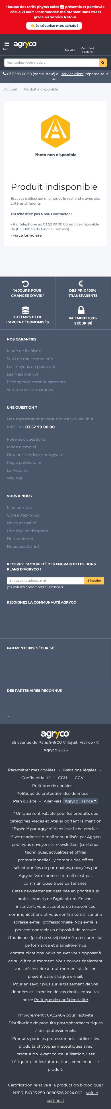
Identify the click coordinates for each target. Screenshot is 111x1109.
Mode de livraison (24, 350)
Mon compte (19, 507)
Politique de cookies (52, 785)
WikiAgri (15, 478)
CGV (79, 777)
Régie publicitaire (24, 462)
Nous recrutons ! (23, 546)
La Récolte (17, 470)
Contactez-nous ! (23, 515)
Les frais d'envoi (22, 374)
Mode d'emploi (21, 447)
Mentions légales (79, 770)
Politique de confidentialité (61, 999)
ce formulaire (30, 235)
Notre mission (20, 538)
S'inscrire (94, 580)
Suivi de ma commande (30, 358)
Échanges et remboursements (36, 382)
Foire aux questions (26, 439)
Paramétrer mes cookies (32, 770)
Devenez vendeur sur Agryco (34, 454)
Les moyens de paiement (31, 366)
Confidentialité (36, 777)
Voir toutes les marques (30, 389)
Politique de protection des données (52, 793)
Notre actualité (21, 523)
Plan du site (24, 801)
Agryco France (79, 801)
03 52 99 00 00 (19, 74)
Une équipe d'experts (27, 531)
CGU (62, 777)
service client (72, 74)
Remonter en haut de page (55, 262)
